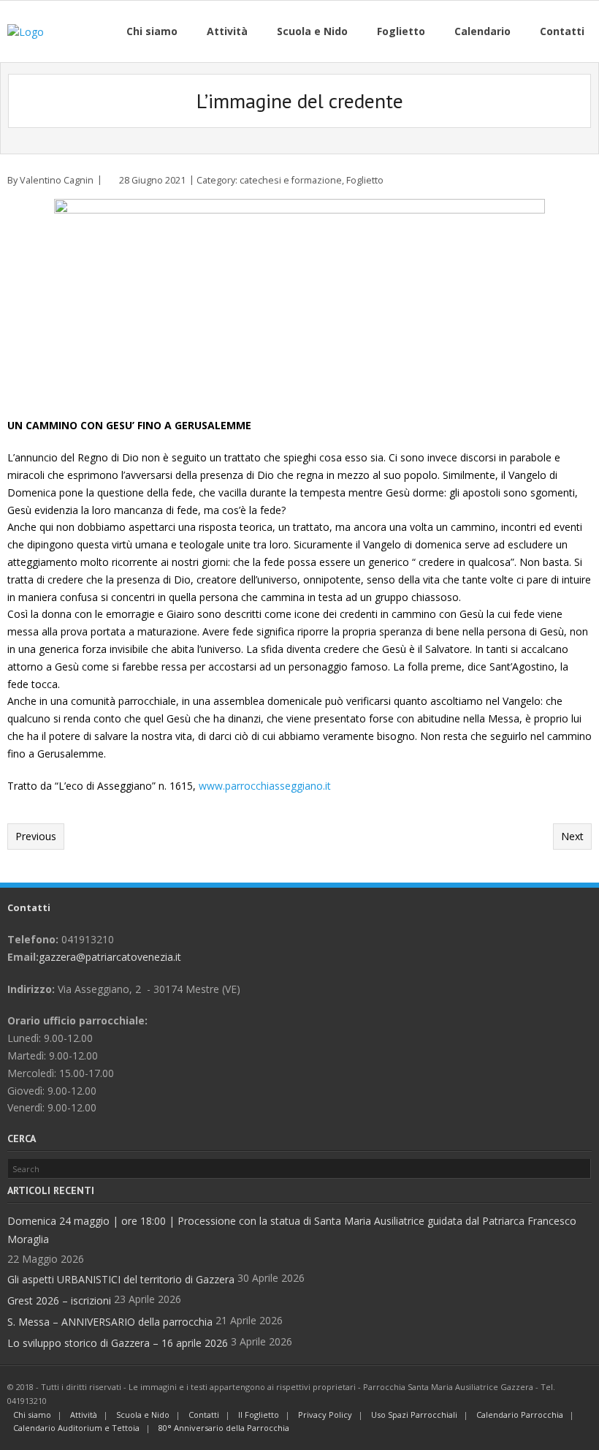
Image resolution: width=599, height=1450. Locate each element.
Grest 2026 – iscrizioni (59, 1300)
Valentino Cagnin (57, 180)
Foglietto (365, 180)
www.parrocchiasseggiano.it (265, 786)
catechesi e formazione (291, 180)
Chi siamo (32, 1414)
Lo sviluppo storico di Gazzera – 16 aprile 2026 (117, 1343)
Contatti (203, 1414)
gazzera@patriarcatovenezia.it (110, 957)
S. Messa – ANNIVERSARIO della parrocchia (110, 1322)
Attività (83, 1414)
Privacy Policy (325, 1414)
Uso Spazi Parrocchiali (414, 1414)
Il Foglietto (258, 1414)
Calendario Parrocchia (519, 1414)
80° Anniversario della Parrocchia (224, 1427)
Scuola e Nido (142, 1414)
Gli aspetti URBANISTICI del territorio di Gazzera (120, 1279)
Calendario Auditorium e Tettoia (76, 1427)
